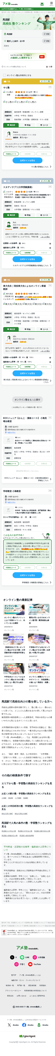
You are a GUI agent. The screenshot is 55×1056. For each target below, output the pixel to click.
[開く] (50, 243)
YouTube (37, 964)
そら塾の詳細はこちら (40, 166)
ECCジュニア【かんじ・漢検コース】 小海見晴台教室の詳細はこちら (27, 479)
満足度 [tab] (12, 125)
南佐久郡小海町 (7, 813)
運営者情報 (32, 985)
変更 (48, 34)
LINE (27, 957)
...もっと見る (45, 147)
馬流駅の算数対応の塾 (10, 835)
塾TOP (4, 12)
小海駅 (4, 798)
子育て (22, 964)
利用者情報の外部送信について (35, 990)
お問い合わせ (21, 995)
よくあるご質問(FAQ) (37, 995)
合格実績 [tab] (27, 253)
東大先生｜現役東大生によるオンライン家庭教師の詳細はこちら (26, 380)
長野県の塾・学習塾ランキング (35, 12)
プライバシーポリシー (13, 990)
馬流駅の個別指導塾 (26, 835)
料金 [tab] (29, 125)
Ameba (16, 1025)
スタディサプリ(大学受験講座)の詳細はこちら (31, 265)
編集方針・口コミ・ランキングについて (25, 980)
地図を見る (11, 432)
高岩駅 (10, 798)
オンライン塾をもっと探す (27, 399)
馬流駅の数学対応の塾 (42, 831)
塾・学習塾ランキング (15, 12)
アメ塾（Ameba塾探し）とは (30, 975)
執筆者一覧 (10, 985)
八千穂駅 (18, 798)
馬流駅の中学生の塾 (25, 831)
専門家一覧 (21, 985)
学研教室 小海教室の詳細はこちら (35, 582)
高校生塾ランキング (14, 926)
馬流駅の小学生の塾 (9, 831)
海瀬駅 (25, 798)
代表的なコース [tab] (11, 154)
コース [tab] (45, 125)
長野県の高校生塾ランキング (33, 926)
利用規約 (43, 985)
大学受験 (41, 957)
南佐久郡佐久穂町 (21, 813)
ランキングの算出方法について (15, 66)
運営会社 (10, 995)
